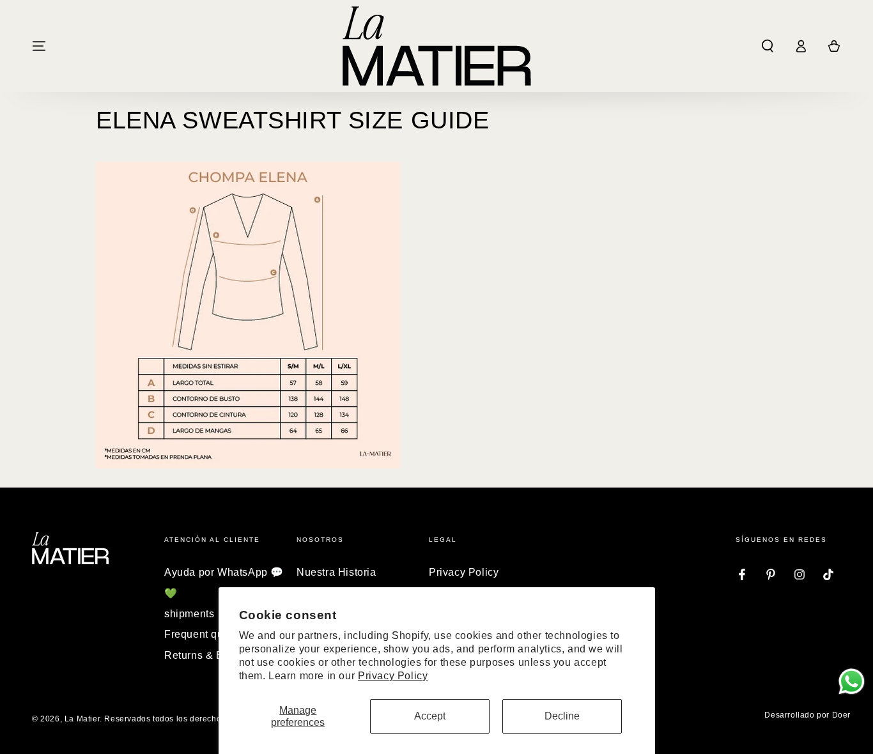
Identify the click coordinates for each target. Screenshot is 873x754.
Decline (562, 716)
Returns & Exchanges (217, 655)
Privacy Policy (393, 675)
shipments (189, 613)
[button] (767, 46)
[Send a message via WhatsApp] (852, 681)
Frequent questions (211, 634)
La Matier (82, 718)
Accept (429, 716)
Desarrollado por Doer (807, 715)
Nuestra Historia (336, 572)
